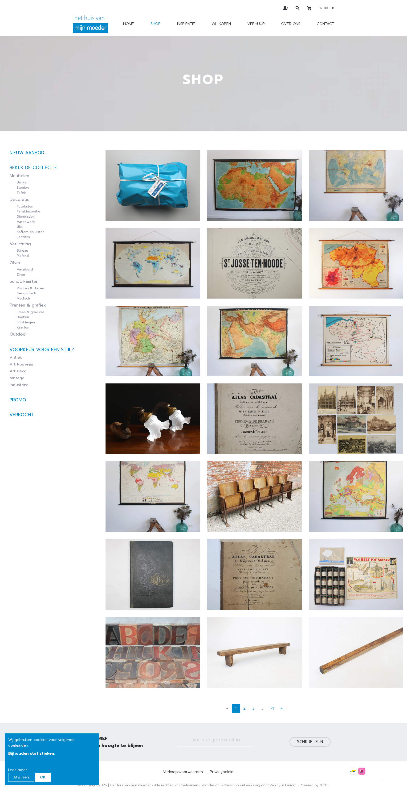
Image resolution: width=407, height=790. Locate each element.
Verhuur (256, 24)
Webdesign (210, 785)
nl (326, 8)
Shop (156, 24)
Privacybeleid (221, 772)
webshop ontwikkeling (242, 785)
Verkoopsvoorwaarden (183, 772)
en (320, 8)
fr (332, 8)
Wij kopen (221, 24)
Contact (325, 24)
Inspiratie (186, 24)
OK (43, 777)
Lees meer (17, 770)
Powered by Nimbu (314, 785)
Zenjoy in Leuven (283, 785)
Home (128, 24)
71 (272, 708)
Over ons (290, 24)
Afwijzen (21, 777)
